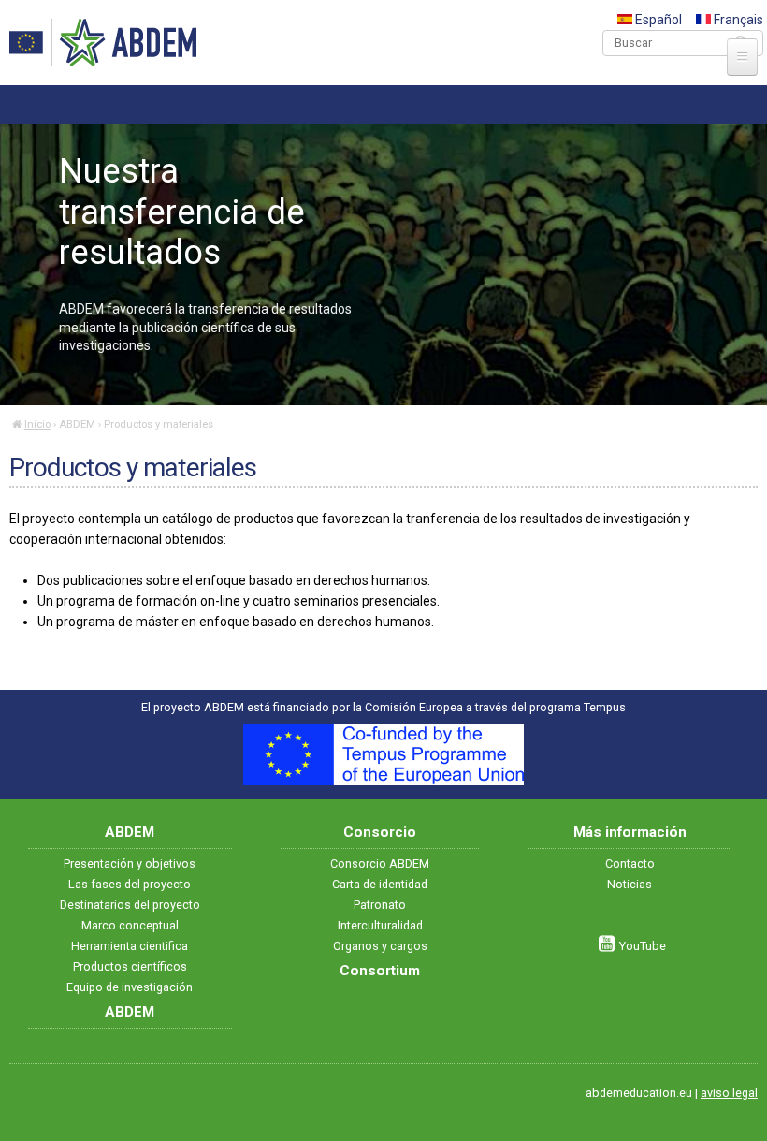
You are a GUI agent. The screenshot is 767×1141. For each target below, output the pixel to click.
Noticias (629, 884)
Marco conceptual (130, 925)
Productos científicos (130, 966)
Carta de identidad (379, 884)
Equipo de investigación (129, 987)
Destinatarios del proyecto (130, 905)
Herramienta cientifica (129, 946)
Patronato (380, 905)
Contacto (630, 863)
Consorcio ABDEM (379, 863)
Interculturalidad (380, 925)
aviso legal (729, 1093)
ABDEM (77, 424)
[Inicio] (102, 42)
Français (737, 19)
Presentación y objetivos (129, 863)
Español (657, 19)
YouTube (642, 946)
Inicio (37, 424)
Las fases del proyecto (129, 884)
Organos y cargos (380, 946)
